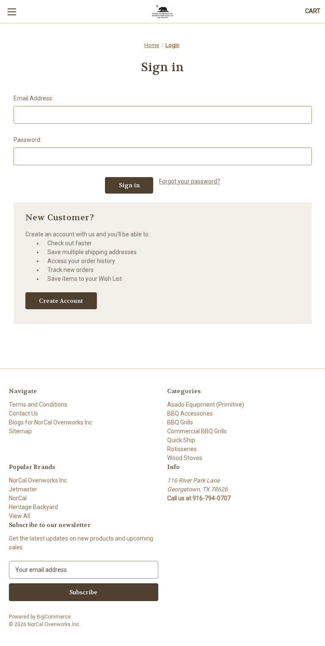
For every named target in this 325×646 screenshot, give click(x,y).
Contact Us (23, 413)
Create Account (61, 301)
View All (19, 516)
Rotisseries (182, 449)
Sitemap (20, 431)
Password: (27, 139)
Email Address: (33, 98)
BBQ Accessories (190, 413)
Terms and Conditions (38, 404)
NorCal (18, 498)
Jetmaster (23, 489)
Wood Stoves (184, 458)
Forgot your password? (189, 181)
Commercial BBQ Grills (197, 431)
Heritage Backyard (33, 507)
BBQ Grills (180, 422)
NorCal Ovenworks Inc (38, 480)
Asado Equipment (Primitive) (205, 404)
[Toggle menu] (11, 11)
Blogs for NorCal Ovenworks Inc (50, 422)
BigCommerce (54, 617)
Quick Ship (181, 440)
